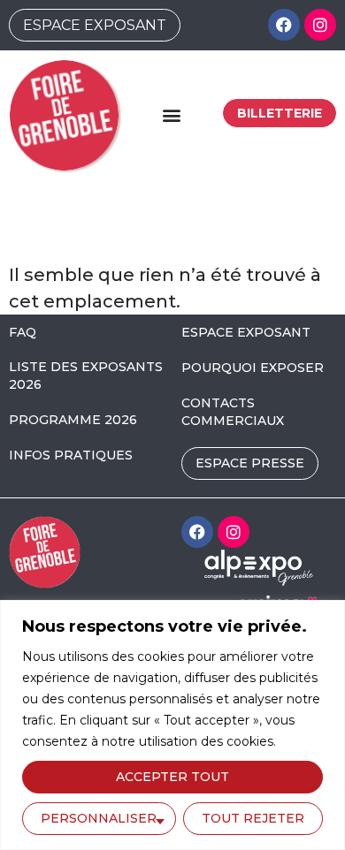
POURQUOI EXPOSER (252, 368)
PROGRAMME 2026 (73, 420)
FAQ (22, 332)
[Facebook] (284, 25)
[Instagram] (320, 25)
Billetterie (279, 113)
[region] (172, 725)
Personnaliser (99, 818)
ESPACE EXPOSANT (245, 332)
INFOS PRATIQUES (71, 455)
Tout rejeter (253, 818)
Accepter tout (172, 777)
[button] (171, 115)
